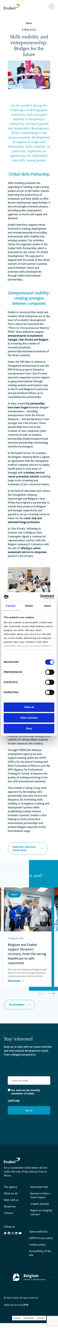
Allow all (29, 707)
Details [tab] (29, 605)
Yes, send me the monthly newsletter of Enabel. (25, 1092)
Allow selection (29, 717)
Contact (8, 1213)
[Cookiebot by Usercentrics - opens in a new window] (41, 597)
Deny (29, 728)
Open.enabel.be (38, 1231)
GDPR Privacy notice (41, 1238)
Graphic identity (39, 1203)
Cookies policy (37, 1244)
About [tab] (47, 605)
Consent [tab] (10, 605)
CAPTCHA (13, 1101)
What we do (11, 1193)
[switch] (49, 672)
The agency (10, 1187)
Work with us (11, 1200)
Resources (10, 1206)
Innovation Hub (39, 1187)
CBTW (25, 1305)
